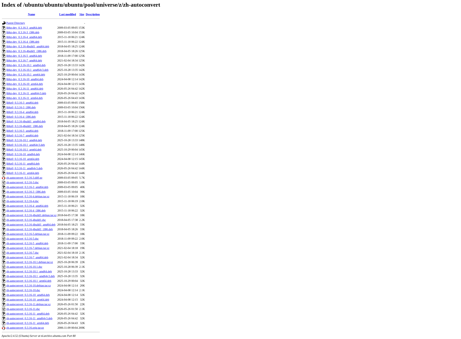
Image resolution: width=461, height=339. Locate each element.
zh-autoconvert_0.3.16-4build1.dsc (26, 219)
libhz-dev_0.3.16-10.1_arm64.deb (25, 74)
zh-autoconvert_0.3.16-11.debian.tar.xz (28, 304)
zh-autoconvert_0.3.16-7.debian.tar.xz (27, 248)
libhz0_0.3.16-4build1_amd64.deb (26, 121)
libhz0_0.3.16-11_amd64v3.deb (24, 168)
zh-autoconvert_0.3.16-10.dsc (23, 290)
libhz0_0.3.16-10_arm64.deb (22, 158)
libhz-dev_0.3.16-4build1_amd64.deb (27, 46)
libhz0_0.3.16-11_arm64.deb (22, 173)
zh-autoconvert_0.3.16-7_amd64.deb (27, 257)
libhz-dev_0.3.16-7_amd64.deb (24, 60)
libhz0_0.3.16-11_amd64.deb (23, 163)
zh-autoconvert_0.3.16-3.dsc (22, 182)
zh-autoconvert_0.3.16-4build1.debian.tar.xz (31, 215)
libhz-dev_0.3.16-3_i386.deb (22, 32)
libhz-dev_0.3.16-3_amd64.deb (24, 27)
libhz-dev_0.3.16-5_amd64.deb (24, 55)
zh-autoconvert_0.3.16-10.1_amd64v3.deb (30, 276)
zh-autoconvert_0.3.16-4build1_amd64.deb (30, 224)
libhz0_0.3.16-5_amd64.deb (22, 130)
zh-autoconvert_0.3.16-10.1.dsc (24, 266)
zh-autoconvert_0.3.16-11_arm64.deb (27, 323)
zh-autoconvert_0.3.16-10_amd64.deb (28, 294)
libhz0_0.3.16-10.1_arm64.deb (23, 149)
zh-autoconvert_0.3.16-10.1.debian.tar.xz (29, 262)
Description (93, 14)
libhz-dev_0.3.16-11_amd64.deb (24, 88)
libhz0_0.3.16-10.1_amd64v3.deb (25, 144)
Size (81, 14)
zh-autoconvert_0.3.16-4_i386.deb (26, 210)
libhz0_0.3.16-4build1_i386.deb (24, 126)
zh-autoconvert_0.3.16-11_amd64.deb (28, 313)
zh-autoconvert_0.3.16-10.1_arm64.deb (28, 280)
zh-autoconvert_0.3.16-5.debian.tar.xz (27, 233)
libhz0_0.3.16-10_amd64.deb (23, 154)
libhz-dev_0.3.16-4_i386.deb (22, 41)
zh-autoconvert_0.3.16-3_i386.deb (26, 191)
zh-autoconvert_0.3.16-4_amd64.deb (27, 205)
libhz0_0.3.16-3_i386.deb (21, 107)
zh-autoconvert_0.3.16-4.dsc (22, 201)
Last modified (67, 14)
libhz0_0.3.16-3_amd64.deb (22, 102)
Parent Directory (15, 23)
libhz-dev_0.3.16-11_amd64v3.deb (26, 93)
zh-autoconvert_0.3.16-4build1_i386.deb (29, 229)
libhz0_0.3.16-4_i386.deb (21, 116)
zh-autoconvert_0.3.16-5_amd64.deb (27, 243)
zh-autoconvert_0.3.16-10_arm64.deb (27, 299)
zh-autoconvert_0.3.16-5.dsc (22, 238)
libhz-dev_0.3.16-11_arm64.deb (24, 98)
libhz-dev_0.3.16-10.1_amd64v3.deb (27, 69)
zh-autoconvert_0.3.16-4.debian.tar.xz (27, 196)
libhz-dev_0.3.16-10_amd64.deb (24, 79)
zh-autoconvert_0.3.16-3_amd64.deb (27, 187)
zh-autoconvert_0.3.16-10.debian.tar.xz (28, 285)
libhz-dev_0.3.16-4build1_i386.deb (26, 51)
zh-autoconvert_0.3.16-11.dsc (23, 309)
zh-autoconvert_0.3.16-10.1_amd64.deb (29, 271)
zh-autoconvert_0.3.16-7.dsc (22, 252)
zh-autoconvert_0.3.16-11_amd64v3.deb (29, 318)
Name (31, 14)
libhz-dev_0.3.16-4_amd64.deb (24, 37)
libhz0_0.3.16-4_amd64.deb (22, 112)
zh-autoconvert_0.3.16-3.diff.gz (24, 177)
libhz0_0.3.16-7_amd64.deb (22, 135)
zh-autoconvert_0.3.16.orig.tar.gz (25, 327)
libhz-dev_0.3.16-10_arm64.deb (24, 83)
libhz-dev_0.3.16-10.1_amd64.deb (26, 65)
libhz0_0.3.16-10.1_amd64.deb (24, 140)
